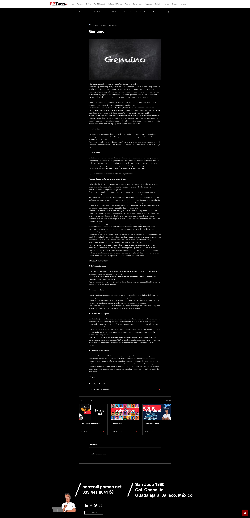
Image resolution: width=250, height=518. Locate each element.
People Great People (142, 12)
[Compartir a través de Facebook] (90, 383)
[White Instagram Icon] (100, 505)
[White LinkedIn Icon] (86, 505)
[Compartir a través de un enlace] (104, 383)
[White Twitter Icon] (96, 505)
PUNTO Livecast (99, 12)
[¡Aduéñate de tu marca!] (93, 412)
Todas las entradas (84, 12)
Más (154, 12)
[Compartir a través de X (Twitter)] (95, 383)
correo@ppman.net (102, 486)
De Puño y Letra (127, 12)
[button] (168, 12)
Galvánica (117, 423)
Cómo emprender (152, 423)
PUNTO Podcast (113, 12)
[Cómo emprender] (157, 412)
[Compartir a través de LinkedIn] (99, 383)
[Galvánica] (125, 412)
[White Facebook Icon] (91, 505)
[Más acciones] (160, 25)
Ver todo (168, 400)
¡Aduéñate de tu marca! (91, 423)
